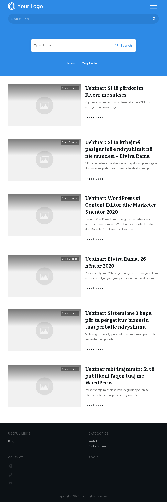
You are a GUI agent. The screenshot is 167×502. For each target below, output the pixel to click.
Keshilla (94, 441)
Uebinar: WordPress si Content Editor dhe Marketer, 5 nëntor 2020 (121, 204)
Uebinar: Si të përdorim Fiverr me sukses (114, 91)
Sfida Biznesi (70, 88)
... (119, 107)
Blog (11, 441)
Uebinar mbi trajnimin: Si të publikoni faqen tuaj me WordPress (119, 375)
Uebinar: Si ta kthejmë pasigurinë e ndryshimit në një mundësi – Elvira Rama (118, 148)
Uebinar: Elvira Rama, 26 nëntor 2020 (115, 262)
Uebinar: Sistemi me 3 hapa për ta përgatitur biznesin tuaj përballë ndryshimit (118, 319)
